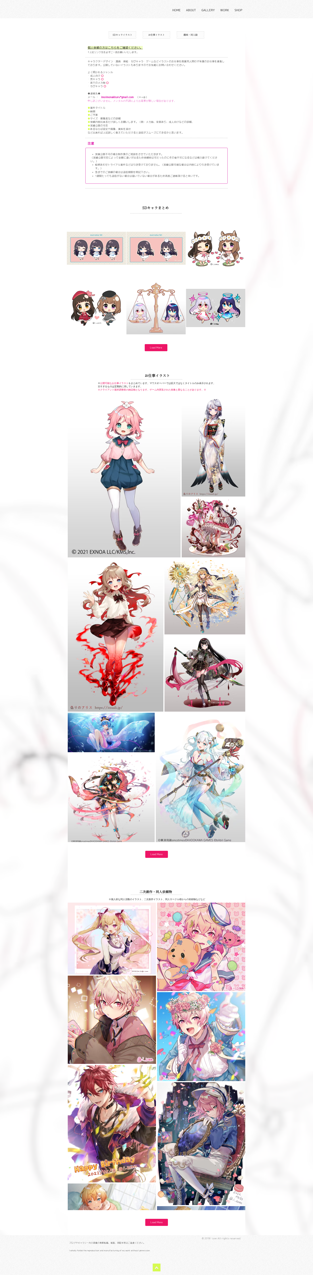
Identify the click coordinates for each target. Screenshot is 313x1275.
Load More (156, 347)
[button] (191, 10)
